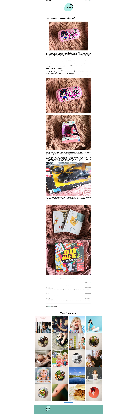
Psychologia (81, 408)
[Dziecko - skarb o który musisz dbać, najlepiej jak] (77, 358)
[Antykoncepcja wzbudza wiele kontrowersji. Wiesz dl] (94, 392)
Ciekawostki (69, 408)
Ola (48, 293)
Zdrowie (90, 408)
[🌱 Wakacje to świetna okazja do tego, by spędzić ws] (60, 358)
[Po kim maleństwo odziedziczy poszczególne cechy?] (43, 358)
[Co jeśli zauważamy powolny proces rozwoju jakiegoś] (60, 341)
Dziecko (73, 408)
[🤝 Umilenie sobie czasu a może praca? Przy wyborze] (77, 341)
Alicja (49, 298)
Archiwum (47, 0)
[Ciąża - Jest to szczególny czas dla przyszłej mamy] (94, 324)
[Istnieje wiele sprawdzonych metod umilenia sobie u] (94, 358)
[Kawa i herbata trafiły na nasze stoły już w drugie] (43, 324)
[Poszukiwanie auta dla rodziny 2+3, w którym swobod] (60, 324)
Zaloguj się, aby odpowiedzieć (88, 287)
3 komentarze (47, 282)
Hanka (49, 287)
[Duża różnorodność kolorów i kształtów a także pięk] (77, 324)
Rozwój (84, 408)
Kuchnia (75, 408)
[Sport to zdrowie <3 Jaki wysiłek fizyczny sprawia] (43, 341)
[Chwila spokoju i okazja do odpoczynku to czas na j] (77, 375)
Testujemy (87, 408)
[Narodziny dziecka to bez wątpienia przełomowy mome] (43, 375)
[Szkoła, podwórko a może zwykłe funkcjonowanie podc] (94, 375)
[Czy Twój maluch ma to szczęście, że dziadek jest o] (94, 341)
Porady (78, 408)
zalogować (49, 306)
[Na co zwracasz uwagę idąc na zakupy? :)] (60, 375)
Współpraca (50, 0)
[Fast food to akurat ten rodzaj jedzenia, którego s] (77, 392)
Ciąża (66, 408)
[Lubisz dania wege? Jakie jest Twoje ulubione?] (43, 392)
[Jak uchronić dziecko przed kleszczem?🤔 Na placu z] (60, 392)
